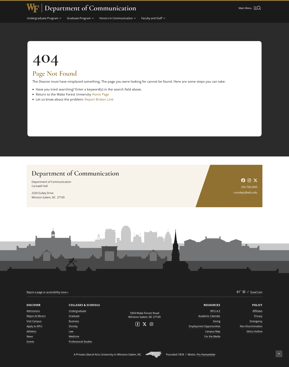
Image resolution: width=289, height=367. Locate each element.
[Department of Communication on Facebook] (243, 180)
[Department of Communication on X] (255, 180)
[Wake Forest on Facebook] (137, 325)
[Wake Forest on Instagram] (151, 325)
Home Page (100, 94)
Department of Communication (90, 8)
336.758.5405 (249, 187)
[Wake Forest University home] (33, 8)
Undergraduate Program (42, 18)
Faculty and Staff (151, 18)
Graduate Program (79, 18)
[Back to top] (279, 353)
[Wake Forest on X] (144, 325)
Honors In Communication (116, 18)
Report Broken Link (99, 99)
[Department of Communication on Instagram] (249, 180)
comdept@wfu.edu (245, 192)
